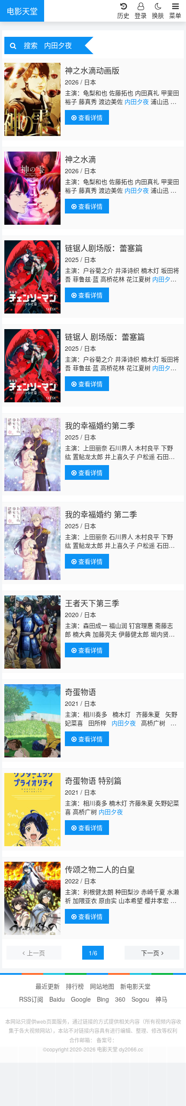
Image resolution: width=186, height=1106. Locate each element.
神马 (161, 999)
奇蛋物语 (80, 691)
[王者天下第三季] (32, 632)
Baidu (57, 999)
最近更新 (47, 986)
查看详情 (90, 117)
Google (81, 999)
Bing (103, 999)
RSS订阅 (31, 999)
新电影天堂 (135, 986)
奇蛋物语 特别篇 (93, 780)
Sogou (140, 999)
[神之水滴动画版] (32, 99)
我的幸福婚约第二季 (100, 425)
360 (120, 999)
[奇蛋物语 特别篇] (32, 809)
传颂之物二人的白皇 (100, 869)
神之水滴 (80, 159)
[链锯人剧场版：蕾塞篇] (32, 277)
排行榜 (75, 986)
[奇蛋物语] (32, 720)
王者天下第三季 (92, 602)
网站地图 (102, 986)
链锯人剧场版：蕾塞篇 (104, 247)
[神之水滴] (32, 188)
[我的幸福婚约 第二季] (32, 543)
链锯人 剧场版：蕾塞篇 (105, 336)
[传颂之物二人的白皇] (32, 898)
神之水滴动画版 (92, 70)
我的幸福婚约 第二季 (101, 514)
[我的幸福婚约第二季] (32, 454)
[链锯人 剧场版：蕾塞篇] (32, 365)
